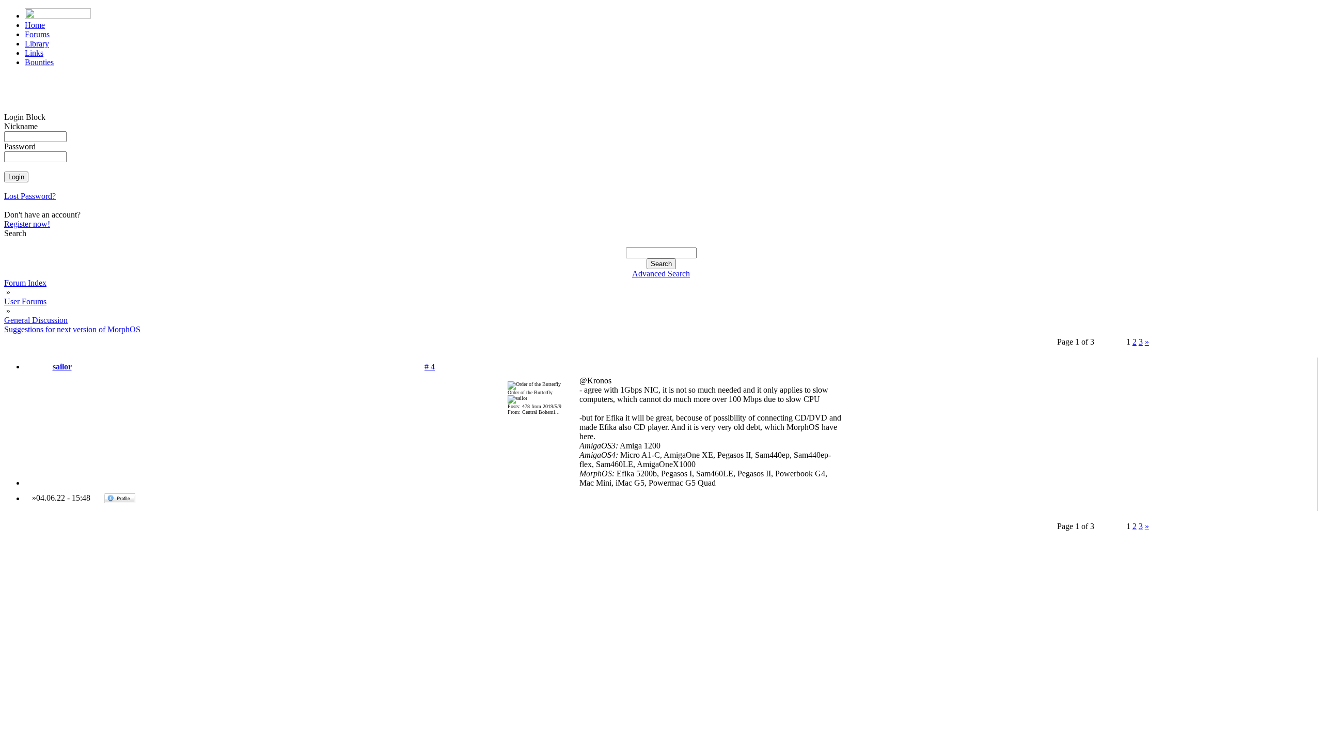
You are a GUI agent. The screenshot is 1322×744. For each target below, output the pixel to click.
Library (37, 43)
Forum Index (25, 282)
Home (35, 25)
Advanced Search (661, 273)
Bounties (39, 62)
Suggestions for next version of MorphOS (72, 329)
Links (34, 53)
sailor (62, 366)
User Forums (25, 301)
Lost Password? (30, 196)
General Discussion (36, 320)
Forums (37, 34)
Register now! (27, 224)
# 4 (429, 366)
